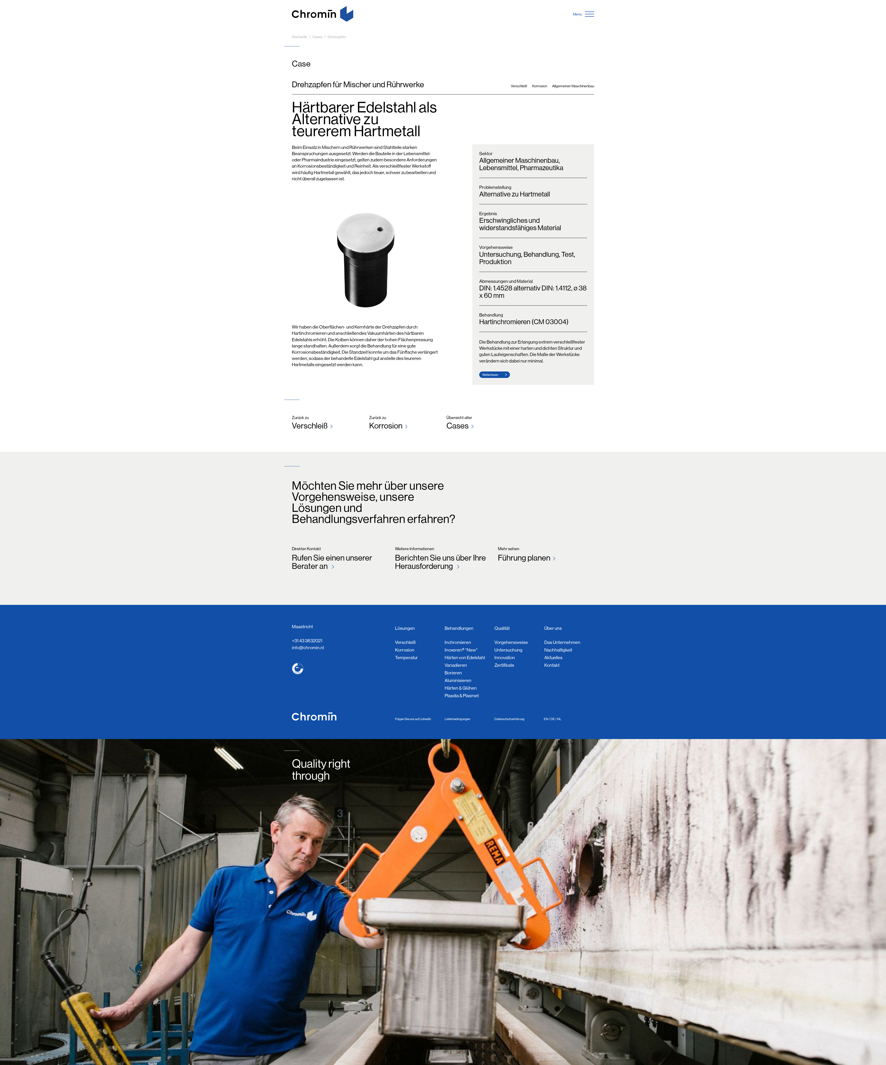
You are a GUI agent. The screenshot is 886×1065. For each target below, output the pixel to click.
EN (546, 719)
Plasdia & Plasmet (462, 695)
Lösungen (405, 628)
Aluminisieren (458, 680)
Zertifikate (504, 665)
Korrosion (385, 425)
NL (559, 719)
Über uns (553, 628)
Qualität (502, 628)
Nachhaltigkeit (558, 650)
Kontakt (552, 665)
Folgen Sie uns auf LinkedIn (413, 719)
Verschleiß (310, 425)
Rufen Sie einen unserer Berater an (332, 561)
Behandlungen (459, 628)
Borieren (453, 673)
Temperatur (406, 657)
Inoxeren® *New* (461, 650)
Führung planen (524, 557)
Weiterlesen (490, 375)
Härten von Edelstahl (465, 657)
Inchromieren (458, 642)
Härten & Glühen (461, 688)
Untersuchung (508, 650)
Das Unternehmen (562, 642)
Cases (457, 425)
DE (553, 719)
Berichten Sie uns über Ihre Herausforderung (440, 561)
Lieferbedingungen (457, 719)
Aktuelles (553, 657)
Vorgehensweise (511, 642)
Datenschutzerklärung (509, 719)
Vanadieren (456, 665)
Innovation (504, 657)
